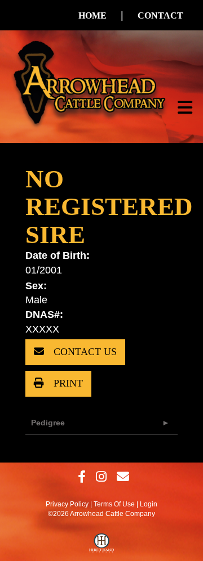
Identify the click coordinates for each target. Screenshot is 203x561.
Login (148, 504)
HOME (92, 15)
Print (67, 383)
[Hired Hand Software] (101, 545)
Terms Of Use (114, 504)
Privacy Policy (67, 504)
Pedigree (48, 422)
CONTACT (160, 15)
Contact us (84, 351)
